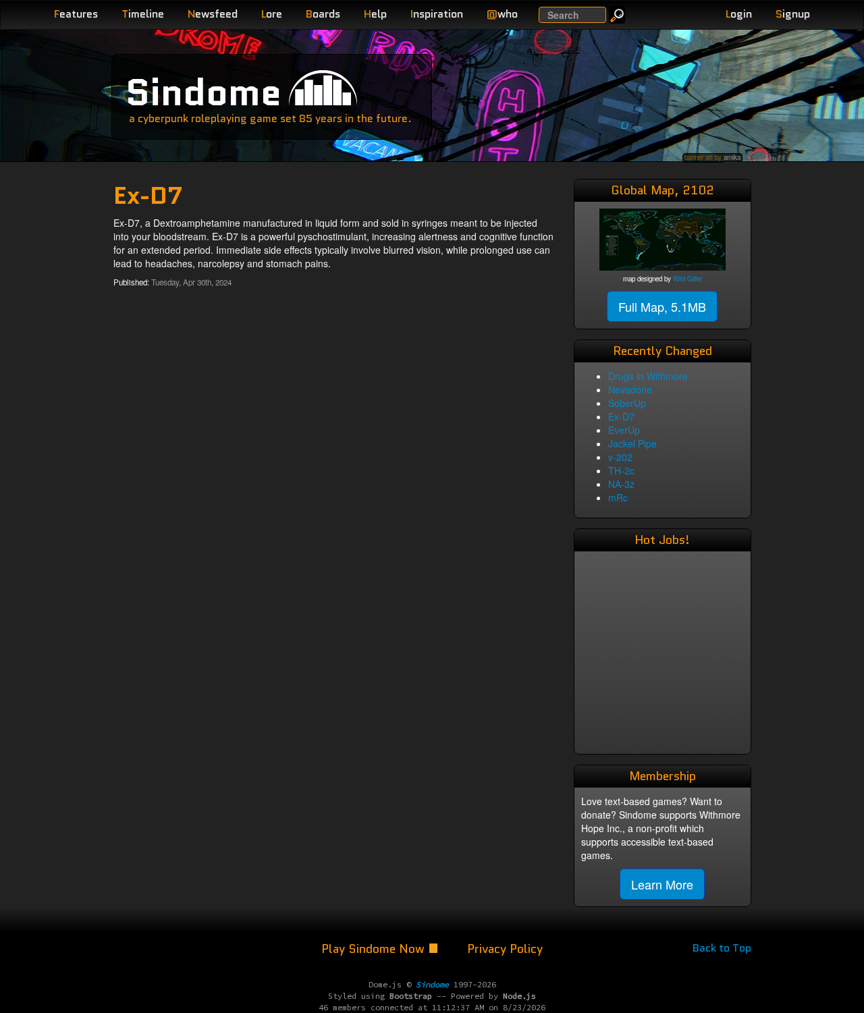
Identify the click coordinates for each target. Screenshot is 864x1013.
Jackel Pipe (632, 443)
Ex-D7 (621, 416)
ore (271, 14)
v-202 (620, 457)
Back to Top (722, 948)
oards (323, 14)
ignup (793, 14)
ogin (739, 14)
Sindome (203, 92)
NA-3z (621, 484)
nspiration (436, 14)
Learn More (662, 884)
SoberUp (627, 403)
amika (732, 157)
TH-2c (621, 470)
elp (375, 14)
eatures (76, 14)
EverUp (624, 430)
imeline (143, 14)
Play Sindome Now (374, 949)
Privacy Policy (505, 949)
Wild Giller (687, 278)
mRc (618, 497)
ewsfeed (213, 14)
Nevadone (630, 389)
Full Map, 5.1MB (662, 306)
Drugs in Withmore (648, 376)
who (502, 14)
